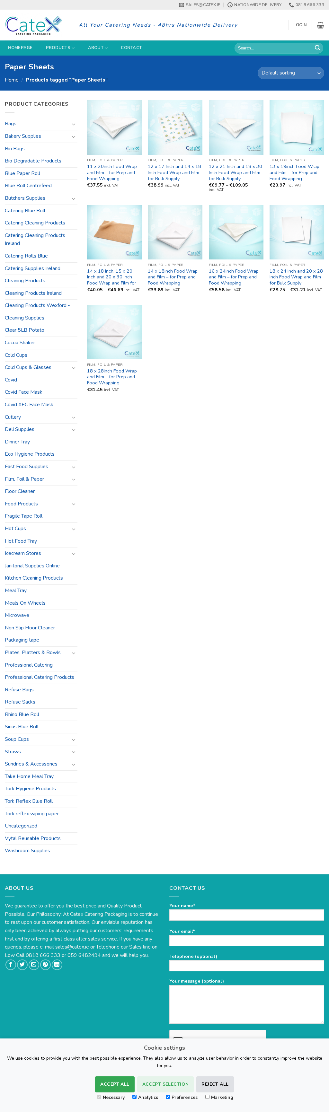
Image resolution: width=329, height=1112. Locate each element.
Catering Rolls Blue (26, 255)
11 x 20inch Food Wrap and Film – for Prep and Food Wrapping (112, 172)
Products (58, 48)
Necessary (114, 1097)
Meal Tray (16, 590)
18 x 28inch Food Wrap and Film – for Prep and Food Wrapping (112, 377)
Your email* (182, 931)
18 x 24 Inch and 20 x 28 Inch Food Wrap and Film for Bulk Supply (296, 277)
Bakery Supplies (23, 136)
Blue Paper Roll (22, 173)
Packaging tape (22, 640)
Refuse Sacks (20, 701)
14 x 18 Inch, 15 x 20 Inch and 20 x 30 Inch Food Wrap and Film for (111, 277)
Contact (131, 48)
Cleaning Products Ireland (33, 293)
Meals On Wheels (25, 603)
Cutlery (13, 417)
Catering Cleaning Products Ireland (35, 239)
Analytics (148, 1097)
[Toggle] (73, 124)
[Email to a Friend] (34, 964)
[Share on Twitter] (22, 964)
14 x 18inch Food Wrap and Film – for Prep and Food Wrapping (173, 277)
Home (12, 79)
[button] (300, 25)
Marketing (222, 1097)
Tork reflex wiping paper (32, 813)
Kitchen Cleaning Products (34, 578)
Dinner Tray (17, 441)
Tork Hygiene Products (30, 788)
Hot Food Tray (21, 541)
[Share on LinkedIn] (57, 964)
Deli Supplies (19, 429)
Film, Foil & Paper (24, 479)
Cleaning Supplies (24, 317)
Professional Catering (29, 665)
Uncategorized (21, 825)
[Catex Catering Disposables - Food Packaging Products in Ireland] (37, 25)
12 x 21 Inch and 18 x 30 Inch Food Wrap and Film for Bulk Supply (235, 172)
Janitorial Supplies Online (32, 565)
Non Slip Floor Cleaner (30, 627)
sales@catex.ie (72, 946)
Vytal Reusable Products (33, 838)
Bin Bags (15, 148)
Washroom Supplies (27, 850)
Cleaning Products (25, 280)
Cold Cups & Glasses (28, 367)
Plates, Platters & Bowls (33, 652)
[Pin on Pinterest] (45, 964)
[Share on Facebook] (10, 964)
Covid (11, 379)
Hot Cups (15, 528)
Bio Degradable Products (33, 160)
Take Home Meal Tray (29, 776)
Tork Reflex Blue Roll (29, 801)
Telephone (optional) (193, 956)
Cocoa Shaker (20, 342)
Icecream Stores (23, 553)
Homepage (20, 48)
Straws (13, 751)
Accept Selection (165, 1084)
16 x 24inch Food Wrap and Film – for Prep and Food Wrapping (234, 277)
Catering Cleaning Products (35, 222)
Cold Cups (16, 355)
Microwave (17, 615)
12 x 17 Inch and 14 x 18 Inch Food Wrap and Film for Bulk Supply (174, 172)
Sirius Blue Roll (22, 726)
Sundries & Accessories (31, 763)
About (95, 48)
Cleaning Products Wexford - (37, 305)
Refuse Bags (19, 689)
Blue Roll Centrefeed (28, 185)
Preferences (185, 1097)
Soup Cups (17, 739)
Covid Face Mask (23, 392)
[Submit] (317, 48)
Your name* (182, 905)
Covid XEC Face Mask (29, 404)
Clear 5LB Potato (24, 330)
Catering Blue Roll (25, 210)
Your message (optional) (196, 981)
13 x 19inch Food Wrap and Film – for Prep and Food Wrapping (294, 172)
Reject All (214, 1084)
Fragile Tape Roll (23, 516)
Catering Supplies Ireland (32, 268)
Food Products (21, 503)
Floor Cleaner (20, 491)
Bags (10, 123)
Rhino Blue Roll (22, 714)
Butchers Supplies (25, 198)
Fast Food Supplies (26, 466)
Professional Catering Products (39, 677)
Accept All (114, 1084)
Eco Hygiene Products (30, 454)
